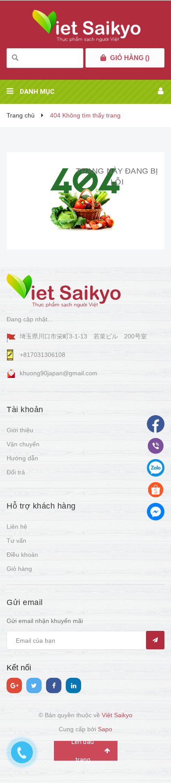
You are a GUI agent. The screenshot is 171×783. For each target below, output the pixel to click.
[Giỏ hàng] (103, 58)
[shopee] (155, 446)
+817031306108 (42, 354)
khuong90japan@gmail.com (58, 373)
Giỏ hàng (19, 568)
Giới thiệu (20, 430)
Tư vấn (16, 540)
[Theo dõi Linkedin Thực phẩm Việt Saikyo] (73, 685)
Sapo (105, 729)
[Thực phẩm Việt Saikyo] (64, 290)
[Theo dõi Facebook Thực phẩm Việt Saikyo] (53, 685)
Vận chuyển (23, 444)
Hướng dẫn (22, 458)
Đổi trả (16, 472)
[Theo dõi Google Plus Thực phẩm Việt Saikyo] (14, 685)
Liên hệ (17, 526)
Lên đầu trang (82, 751)
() (130, 57)
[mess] (155, 511)
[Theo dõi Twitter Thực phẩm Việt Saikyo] (34, 685)
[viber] (155, 468)
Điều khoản (22, 554)
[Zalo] (155, 489)
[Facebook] (155, 424)
